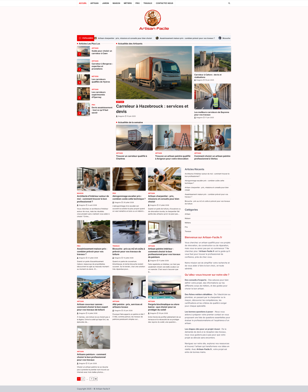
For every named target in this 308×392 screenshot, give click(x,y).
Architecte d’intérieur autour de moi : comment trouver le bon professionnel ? (93, 199)
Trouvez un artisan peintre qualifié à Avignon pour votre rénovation (172, 157)
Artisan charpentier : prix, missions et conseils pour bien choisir (163, 199)
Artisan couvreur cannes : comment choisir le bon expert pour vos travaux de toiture (92, 307)
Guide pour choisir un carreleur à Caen (102, 52)
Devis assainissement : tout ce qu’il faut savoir (102, 110)
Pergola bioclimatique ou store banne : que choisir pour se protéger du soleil (163, 307)
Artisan (94, 3)
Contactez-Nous (164, 3)
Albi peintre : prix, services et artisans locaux (127, 305)
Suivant (95, 379)
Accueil (83, 3)
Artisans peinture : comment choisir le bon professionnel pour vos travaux (91, 357)
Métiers (128, 3)
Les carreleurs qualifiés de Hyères (101, 80)
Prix (137, 3)
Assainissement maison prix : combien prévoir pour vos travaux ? (151, 38)
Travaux (147, 3)
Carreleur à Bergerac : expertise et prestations (102, 66)
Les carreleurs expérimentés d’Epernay (99, 94)
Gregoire (121, 116)
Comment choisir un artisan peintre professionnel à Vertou (212, 157)
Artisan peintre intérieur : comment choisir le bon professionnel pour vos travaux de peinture (164, 252)
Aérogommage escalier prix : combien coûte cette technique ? (129, 197)
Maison (116, 3)
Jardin (105, 3)
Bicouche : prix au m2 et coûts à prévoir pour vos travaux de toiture (214, 38)
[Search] (229, 3)
